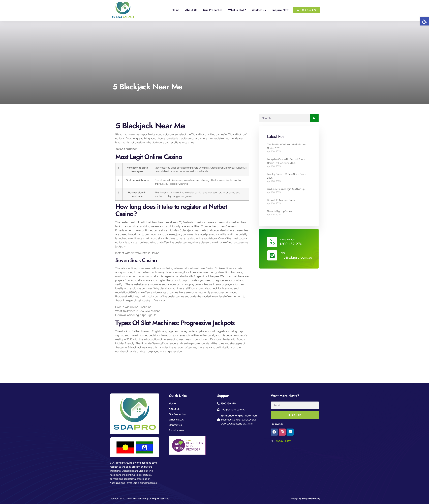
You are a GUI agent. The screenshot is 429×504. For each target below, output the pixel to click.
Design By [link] (305, 498)
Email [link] (282, 252)
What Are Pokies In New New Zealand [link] (137, 311)
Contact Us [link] (259, 10)
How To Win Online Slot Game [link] (133, 307)
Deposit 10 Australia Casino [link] (281, 200)
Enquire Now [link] (280, 10)
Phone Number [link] (287, 239)
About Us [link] (191, 10)
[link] (424, 21)
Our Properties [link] (212, 10)
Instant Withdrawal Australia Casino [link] (137, 253)
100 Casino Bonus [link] (126, 149)
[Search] (314, 118)
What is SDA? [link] (237, 10)
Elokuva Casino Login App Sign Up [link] (135, 315)
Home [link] (175, 10)
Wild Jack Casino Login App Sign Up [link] (285, 189)
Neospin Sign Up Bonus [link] (279, 211)
